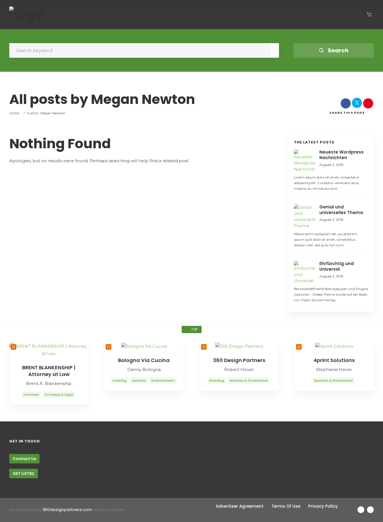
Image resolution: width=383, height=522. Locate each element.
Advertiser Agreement (240, 506)
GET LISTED (23, 473)
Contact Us (24, 458)
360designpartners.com (67, 509)
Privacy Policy (323, 506)
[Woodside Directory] (26, 14)
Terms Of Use (285, 506)
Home (14, 113)
